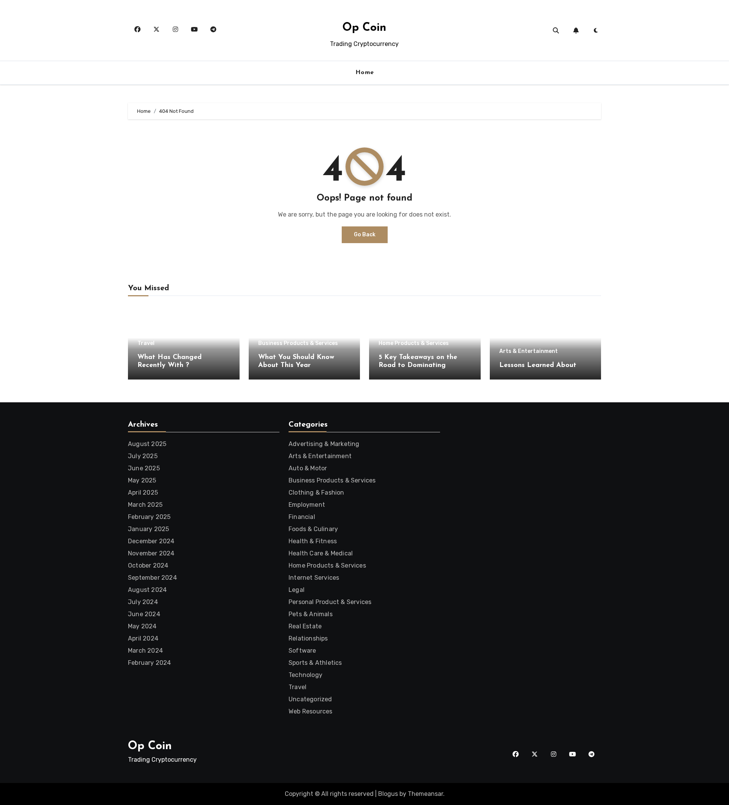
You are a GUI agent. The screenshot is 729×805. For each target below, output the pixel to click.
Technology (305, 674)
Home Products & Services (414, 343)
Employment (307, 504)
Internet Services (314, 577)
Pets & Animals (311, 614)
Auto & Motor (308, 468)
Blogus (388, 793)
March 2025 (145, 504)
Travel (146, 343)
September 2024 (152, 577)
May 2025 (142, 480)
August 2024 (147, 589)
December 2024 (151, 541)
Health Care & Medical (321, 553)
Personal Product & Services (330, 602)
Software (302, 650)
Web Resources (311, 711)
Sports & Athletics (315, 662)
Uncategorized (310, 699)
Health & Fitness (313, 541)
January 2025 (148, 529)
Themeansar (425, 793)
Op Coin (364, 28)
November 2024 (151, 553)
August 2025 (147, 444)
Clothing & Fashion (316, 492)
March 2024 (145, 650)
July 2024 (143, 602)
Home (364, 73)
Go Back (365, 234)
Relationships (308, 638)
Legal (297, 589)
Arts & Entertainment (528, 351)
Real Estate (305, 626)
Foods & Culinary (313, 529)
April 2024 (143, 638)
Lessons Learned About (537, 365)
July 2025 (143, 456)
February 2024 (149, 662)
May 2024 (142, 626)
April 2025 (143, 492)
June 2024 (144, 614)
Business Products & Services (298, 343)
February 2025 (149, 516)
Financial (302, 516)
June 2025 (144, 468)
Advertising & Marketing (324, 444)
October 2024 (148, 565)
